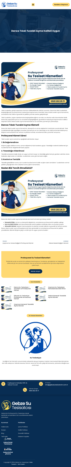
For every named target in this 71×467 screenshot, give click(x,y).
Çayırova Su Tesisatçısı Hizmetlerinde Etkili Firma (56, 288)
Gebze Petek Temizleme (7, 443)
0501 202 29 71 (34, 391)
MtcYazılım (21, 464)
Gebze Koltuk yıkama (8, 453)
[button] (33, 4)
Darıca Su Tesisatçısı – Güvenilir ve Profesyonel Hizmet (22, 288)
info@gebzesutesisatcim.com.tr (56, 385)
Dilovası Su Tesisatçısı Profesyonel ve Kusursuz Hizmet (22, 297)
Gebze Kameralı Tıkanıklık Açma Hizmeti (57, 296)
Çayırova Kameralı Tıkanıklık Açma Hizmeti (24, 305)
